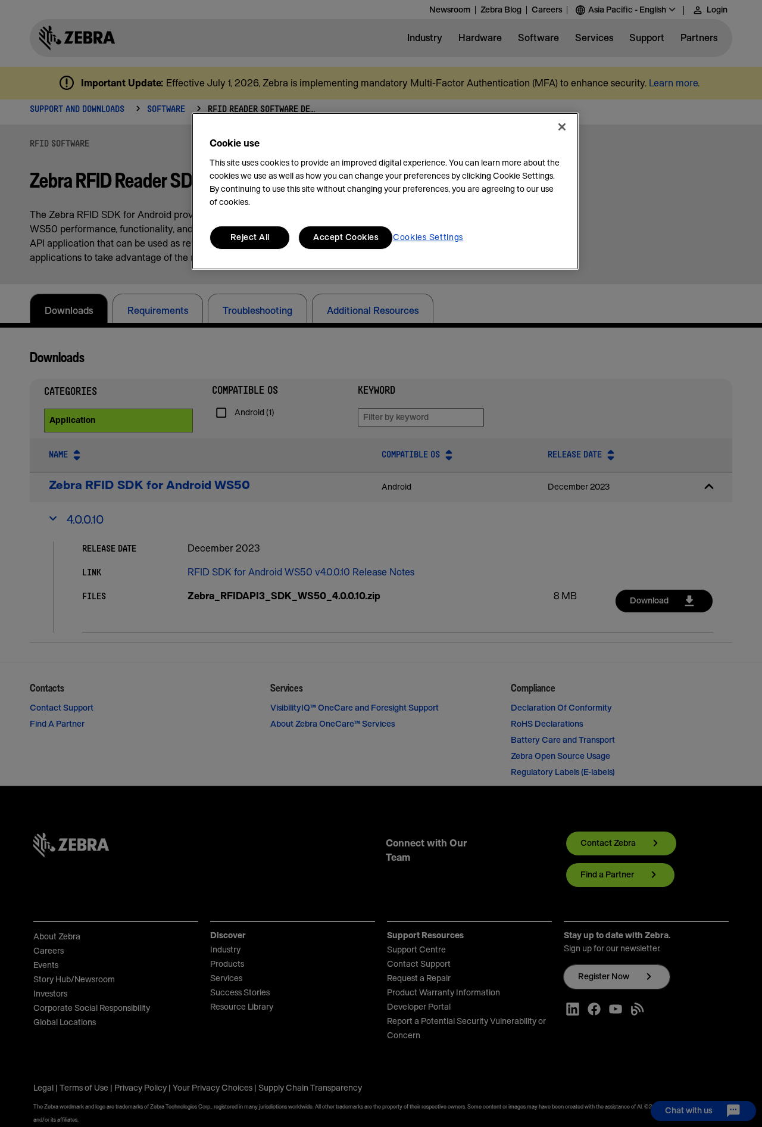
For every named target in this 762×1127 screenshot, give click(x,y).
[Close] (562, 127)
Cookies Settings (428, 238)
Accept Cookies (345, 238)
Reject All (250, 238)
